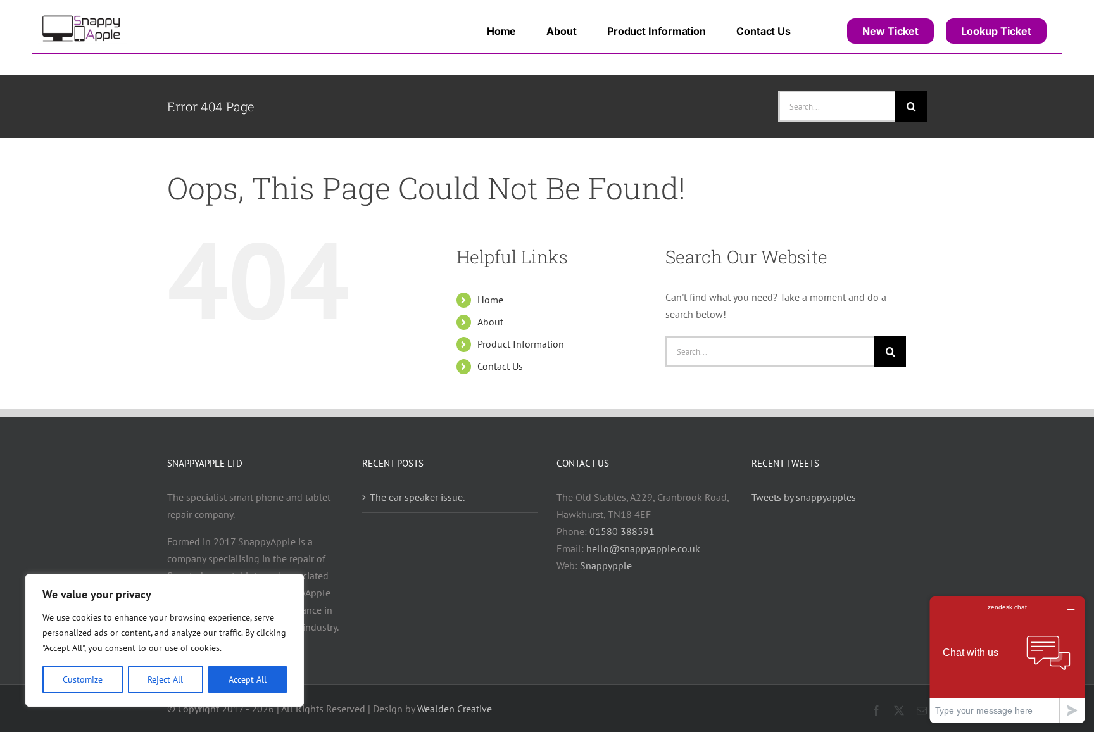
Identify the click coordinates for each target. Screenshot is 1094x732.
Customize (83, 679)
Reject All (165, 679)
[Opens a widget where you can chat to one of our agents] (1007, 659)
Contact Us (500, 366)
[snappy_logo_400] (82, 17)
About (490, 321)
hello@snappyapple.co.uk (643, 548)
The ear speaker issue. (417, 497)
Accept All (248, 679)
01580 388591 (622, 531)
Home (490, 299)
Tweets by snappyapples (803, 497)
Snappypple (606, 565)
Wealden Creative (454, 708)
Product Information (520, 344)
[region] (164, 640)
